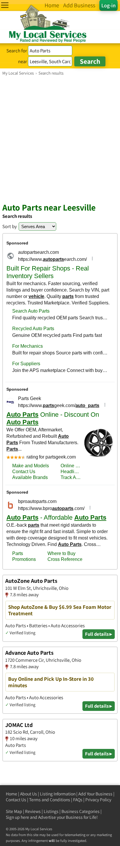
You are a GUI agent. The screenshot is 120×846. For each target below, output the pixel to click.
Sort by (9, 226)
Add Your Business (95, 794)
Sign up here (17, 817)
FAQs (77, 799)
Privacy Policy (98, 799)
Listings (51, 811)
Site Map (14, 811)
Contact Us (16, 799)
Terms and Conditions (49, 799)
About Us (28, 794)
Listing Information (57, 794)
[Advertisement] (60, 139)
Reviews (33, 811)
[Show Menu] (4, 5)
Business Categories (80, 811)
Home (11, 794)
